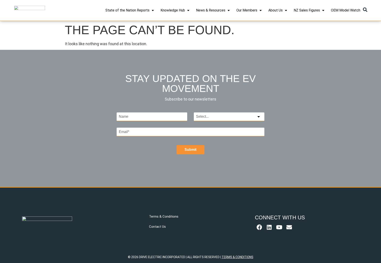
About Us (275, 10)
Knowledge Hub (173, 10)
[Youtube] (279, 227)
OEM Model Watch (345, 10)
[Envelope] (289, 227)
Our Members (246, 10)
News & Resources (210, 10)
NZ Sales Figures (307, 10)
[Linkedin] (269, 227)
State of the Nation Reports (127, 10)
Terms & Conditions (163, 216)
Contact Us (157, 227)
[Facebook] (259, 227)
